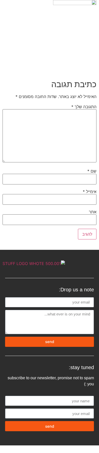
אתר (92, 212)
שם (91, 171)
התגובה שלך (83, 107)
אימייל (89, 192)
